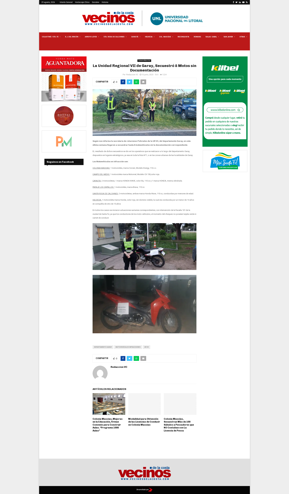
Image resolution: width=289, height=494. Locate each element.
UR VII (146, 347)
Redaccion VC (132, 75)
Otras (242, 37)
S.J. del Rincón (71, 37)
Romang (197, 37)
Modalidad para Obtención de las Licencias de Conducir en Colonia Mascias (144, 422)
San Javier (228, 37)
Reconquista (183, 37)
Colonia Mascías (144, 60)
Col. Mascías (165, 37)
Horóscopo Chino (82, 2)
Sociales (95, 2)
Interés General (66, 2)
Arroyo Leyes (91, 37)
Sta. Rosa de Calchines (114, 37)
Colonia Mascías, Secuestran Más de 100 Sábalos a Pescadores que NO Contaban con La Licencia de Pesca (179, 425)
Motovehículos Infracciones (128, 347)
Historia (105, 2)
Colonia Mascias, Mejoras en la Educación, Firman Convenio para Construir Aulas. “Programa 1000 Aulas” (108, 425)
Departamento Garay (103, 347)
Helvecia (148, 37)
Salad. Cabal (211, 37)
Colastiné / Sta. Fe (50, 37)
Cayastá (134, 37)
